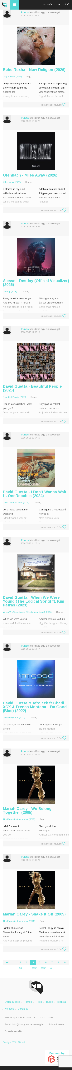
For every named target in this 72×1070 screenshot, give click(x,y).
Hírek (39, 1001)
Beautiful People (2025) (14, 397)
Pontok (28, 1001)
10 (20, 968)
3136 (43, 968)
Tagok (49, 1001)
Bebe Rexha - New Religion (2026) (34, 70)
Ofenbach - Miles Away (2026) (30, 175)
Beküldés (23, 1008)
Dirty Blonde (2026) (12, 76)
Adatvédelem (56, 1024)
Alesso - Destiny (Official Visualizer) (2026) (36, 283)
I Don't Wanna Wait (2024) (16, 502)
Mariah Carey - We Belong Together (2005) (27, 810)
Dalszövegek (12, 1001)
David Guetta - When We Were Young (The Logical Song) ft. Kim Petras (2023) (33, 601)
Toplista (61, 1001)
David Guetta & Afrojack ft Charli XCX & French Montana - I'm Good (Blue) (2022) (35, 707)
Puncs (25, 12)
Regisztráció (61, 5)
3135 (34, 968)
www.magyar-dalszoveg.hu (20, 1017)
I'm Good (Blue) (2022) (14, 717)
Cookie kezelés (13, 1031)
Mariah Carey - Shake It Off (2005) (34, 914)
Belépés (47, 5)
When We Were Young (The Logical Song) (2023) (27, 612)
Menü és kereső (14, 5)
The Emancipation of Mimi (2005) (19, 819)
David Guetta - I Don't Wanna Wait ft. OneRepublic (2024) (34, 494)
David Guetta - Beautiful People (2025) (32, 388)
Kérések (9, 1008)
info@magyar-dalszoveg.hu (28, 1024)
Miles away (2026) (12, 182)
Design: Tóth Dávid (14, 1042)
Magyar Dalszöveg (5, 5)
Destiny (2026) (10, 291)
